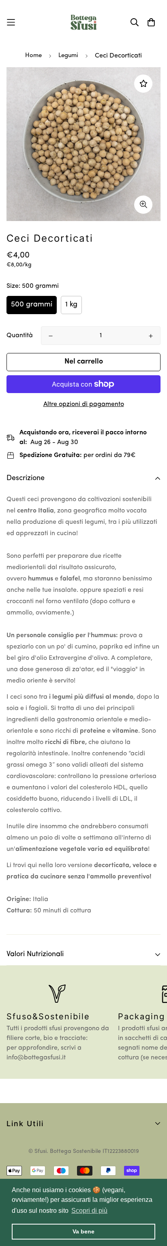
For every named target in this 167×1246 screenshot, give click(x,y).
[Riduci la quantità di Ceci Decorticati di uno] (50, 336)
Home (33, 56)
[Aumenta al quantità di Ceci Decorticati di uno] (150, 336)
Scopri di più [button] (89, 1210)
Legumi (68, 56)
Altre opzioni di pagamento (83, 404)
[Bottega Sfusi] (83, 22)
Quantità (19, 335)
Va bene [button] (83, 1231)
